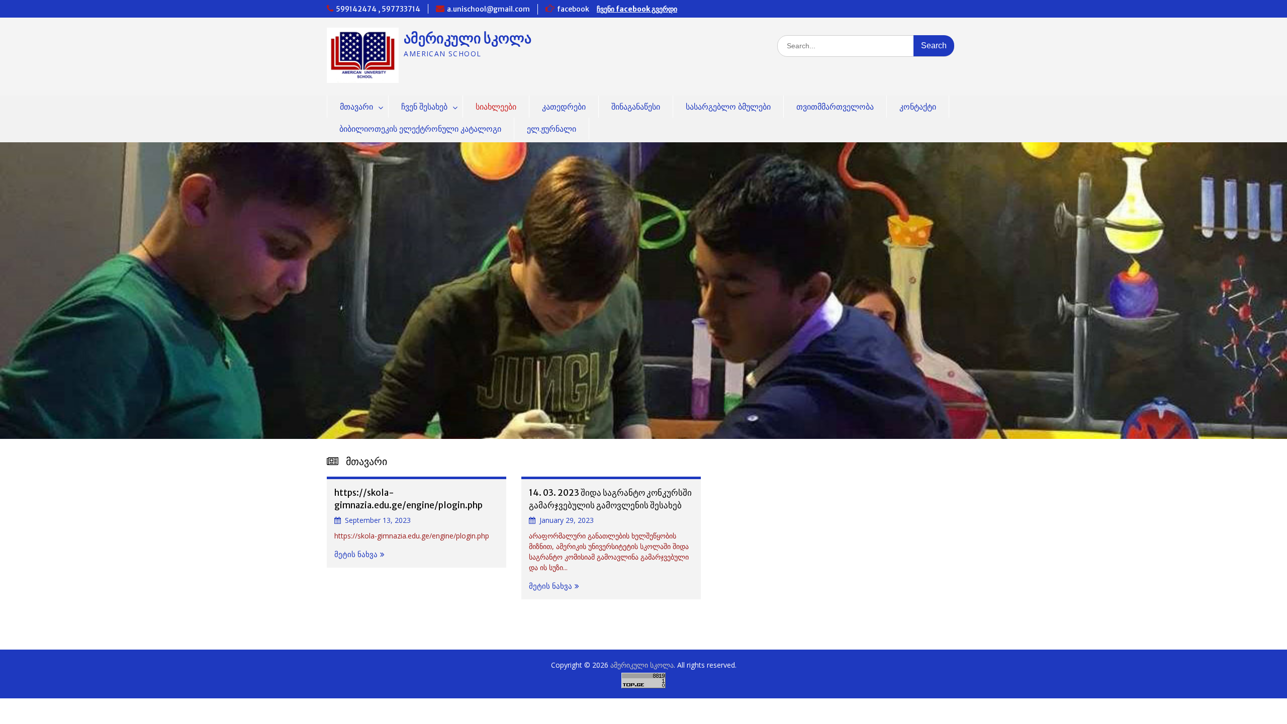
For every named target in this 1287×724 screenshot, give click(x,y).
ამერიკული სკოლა (467, 38)
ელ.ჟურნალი (551, 128)
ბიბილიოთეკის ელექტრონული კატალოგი (420, 128)
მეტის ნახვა (356, 554)
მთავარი (356, 106)
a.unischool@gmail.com (488, 9)
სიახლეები (496, 106)
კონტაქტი (917, 106)
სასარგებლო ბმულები (728, 106)
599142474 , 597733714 (378, 9)
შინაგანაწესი (635, 106)
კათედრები (564, 106)
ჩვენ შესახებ (424, 106)
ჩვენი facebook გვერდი (637, 9)
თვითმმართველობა (835, 106)
